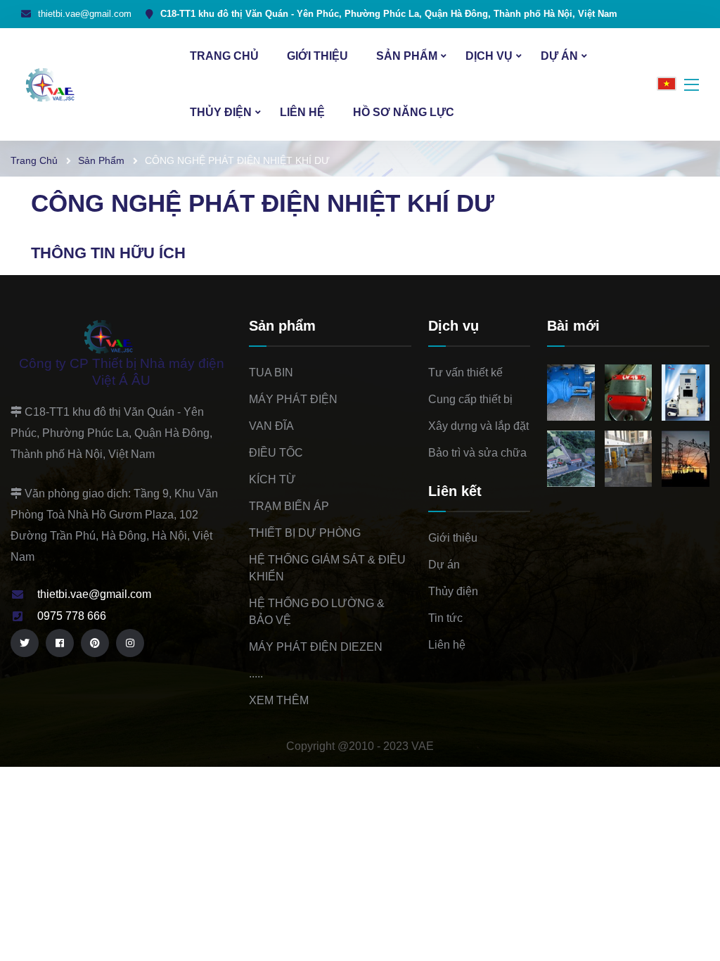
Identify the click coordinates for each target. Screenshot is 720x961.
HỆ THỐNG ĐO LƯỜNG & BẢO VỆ (317, 611)
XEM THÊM (279, 700)
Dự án (559, 56)
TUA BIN (271, 372)
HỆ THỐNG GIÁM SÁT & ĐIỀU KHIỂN (327, 568)
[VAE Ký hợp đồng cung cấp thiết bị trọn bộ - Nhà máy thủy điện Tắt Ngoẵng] (570, 459)
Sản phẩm (406, 56)
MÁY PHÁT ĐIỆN (293, 399)
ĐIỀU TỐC (276, 453)
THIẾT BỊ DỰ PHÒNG (305, 533)
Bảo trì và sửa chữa (477, 453)
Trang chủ (224, 56)
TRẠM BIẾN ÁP (289, 506)
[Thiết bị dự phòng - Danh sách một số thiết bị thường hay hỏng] (570, 392)
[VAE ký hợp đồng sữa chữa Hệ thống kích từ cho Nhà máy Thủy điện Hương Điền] (628, 459)
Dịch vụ (489, 56)
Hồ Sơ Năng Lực (403, 112)
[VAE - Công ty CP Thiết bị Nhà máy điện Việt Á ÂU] (63, 83)
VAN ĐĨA (271, 426)
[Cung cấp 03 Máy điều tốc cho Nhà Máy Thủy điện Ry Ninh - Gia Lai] (685, 392)
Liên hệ (302, 112)
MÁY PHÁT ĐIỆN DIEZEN (315, 647)
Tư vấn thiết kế (465, 372)
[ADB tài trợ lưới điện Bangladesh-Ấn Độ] (685, 459)
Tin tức (445, 618)
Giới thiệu (317, 56)
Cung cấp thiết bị (470, 399)
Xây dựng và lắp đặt (478, 426)
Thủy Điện (221, 112)
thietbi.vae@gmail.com (84, 13)
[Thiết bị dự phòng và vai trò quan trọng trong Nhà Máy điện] (628, 392)
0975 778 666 (71, 616)
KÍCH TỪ (272, 479)
